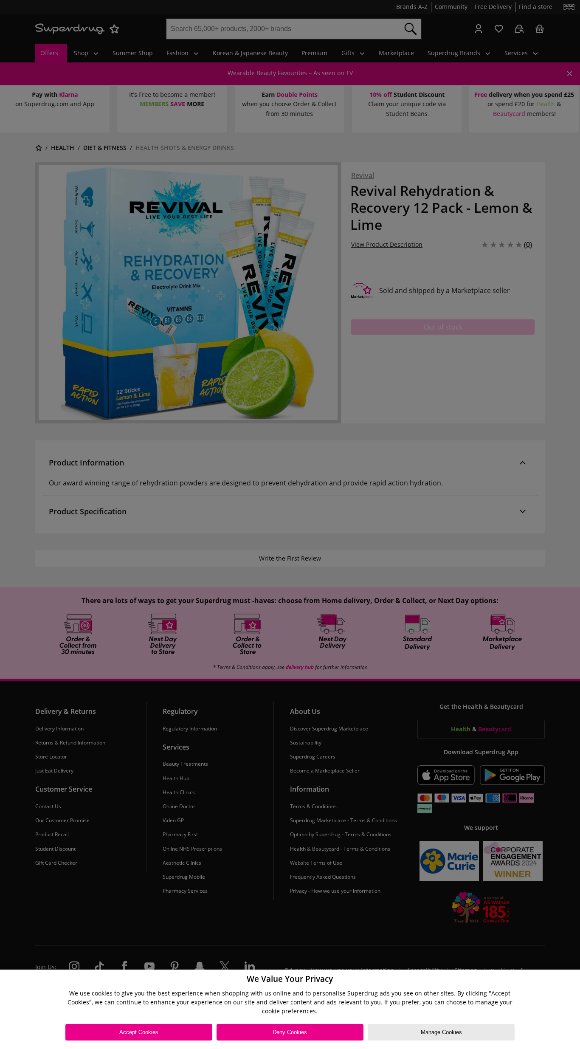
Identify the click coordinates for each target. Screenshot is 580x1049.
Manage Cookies (441, 1032)
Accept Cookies (138, 1032)
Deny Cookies (290, 1032)
